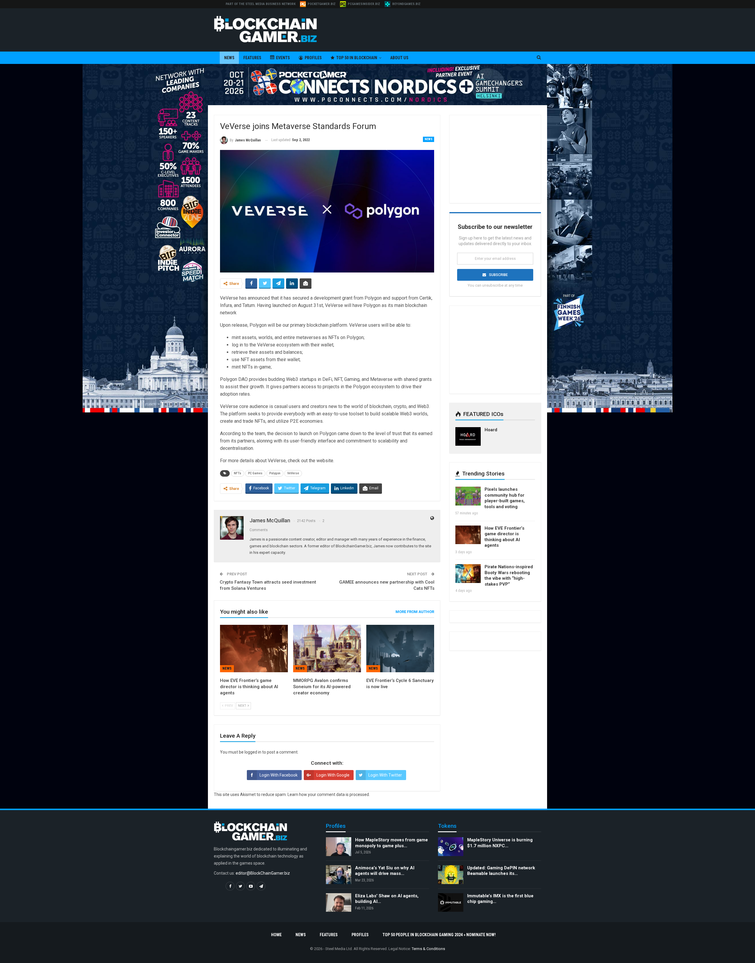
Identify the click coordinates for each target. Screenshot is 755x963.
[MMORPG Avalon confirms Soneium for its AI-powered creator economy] (327, 648)
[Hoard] (468, 436)
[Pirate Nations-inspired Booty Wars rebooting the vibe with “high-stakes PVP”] (468, 573)
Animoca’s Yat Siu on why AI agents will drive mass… (384, 870)
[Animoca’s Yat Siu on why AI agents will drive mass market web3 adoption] (338, 874)
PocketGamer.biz (322, 4)
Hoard (491, 429)
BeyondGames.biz (406, 4)
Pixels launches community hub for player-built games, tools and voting (505, 498)
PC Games (255, 473)
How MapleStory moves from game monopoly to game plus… (391, 842)
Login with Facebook (279, 775)
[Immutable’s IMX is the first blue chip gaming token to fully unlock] (450, 902)
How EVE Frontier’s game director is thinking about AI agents (504, 537)
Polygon (274, 473)
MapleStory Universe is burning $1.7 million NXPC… (500, 842)
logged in (252, 752)
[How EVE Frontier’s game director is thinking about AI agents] (254, 648)
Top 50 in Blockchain (356, 57)
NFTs (237, 473)
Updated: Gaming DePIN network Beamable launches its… (501, 870)
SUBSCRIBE (498, 275)
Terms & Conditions (428, 949)
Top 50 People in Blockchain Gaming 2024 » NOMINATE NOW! (439, 934)
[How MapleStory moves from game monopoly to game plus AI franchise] (338, 846)
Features (252, 57)
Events (283, 57)
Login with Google (332, 775)
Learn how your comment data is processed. (329, 794)
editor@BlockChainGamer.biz (263, 873)
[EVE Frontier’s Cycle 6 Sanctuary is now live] (400, 648)
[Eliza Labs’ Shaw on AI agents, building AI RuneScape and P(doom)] (338, 902)
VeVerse (293, 473)
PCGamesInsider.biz (364, 4)
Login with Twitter (385, 775)
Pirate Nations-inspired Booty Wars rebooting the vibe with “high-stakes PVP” (509, 575)
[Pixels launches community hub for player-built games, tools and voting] (468, 496)
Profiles (313, 57)
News (229, 57)
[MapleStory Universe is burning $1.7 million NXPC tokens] (450, 846)
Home (276, 934)
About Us (399, 57)
